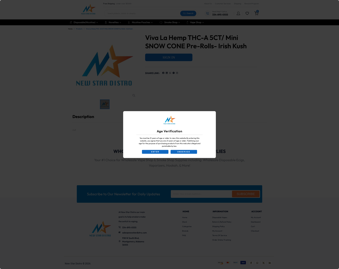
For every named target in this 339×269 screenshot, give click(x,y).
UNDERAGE (183, 152)
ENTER (155, 152)
